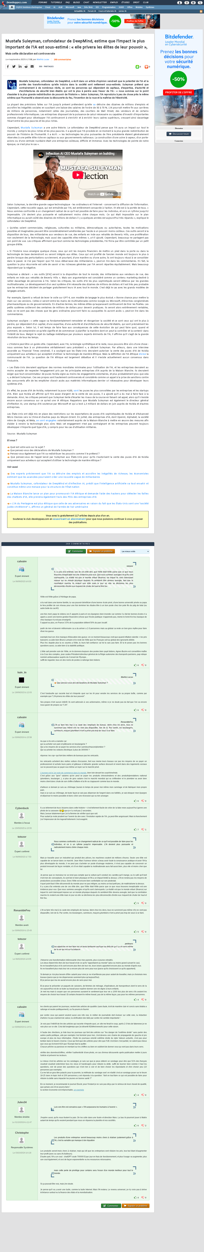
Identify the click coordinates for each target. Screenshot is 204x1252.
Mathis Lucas (42, 59)
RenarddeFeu (22, 910)
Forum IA (92, 11)
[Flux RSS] (201, 11)
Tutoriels (56, 2)
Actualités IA (79, 11)
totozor (22, 836)
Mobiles (139, 7)
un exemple (79, 1090)
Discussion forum (180, 134)
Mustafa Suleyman (32, 127)
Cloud (47, 7)
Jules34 (22, 1102)
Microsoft (70, 7)
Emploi (114, 2)
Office (129, 7)
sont (76, 390)
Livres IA (122, 11)
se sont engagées (46, 420)
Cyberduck (22, 808)
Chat (86, 2)
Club (145, 2)
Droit (136, 2)
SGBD (121, 7)
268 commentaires (62, 59)
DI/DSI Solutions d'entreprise (29, 7)
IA (54, 7)
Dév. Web (88, 7)
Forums (42, 2)
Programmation (109, 7)
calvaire (22, 561)
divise (142, 354)
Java (79, 7)
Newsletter (99, 2)
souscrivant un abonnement (69, 519)
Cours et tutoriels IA (107, 11)
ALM (60, 7)
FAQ (67, 2)
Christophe (22, 1132)
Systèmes (150, 7)
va (94, 104)
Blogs (76, 2)
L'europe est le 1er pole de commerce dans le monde (63, 773)
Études (125, 2)
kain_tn (22, 672)
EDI (97, 7)
